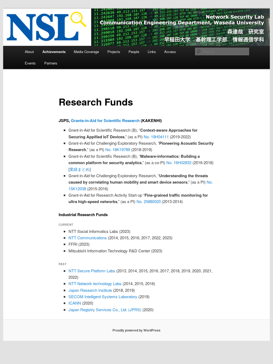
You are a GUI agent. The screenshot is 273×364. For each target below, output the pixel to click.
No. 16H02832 (178, 162)
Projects (113, 51)
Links (152, 51)
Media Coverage (86, 51)
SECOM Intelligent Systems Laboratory (103, 296)
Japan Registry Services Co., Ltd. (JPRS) (105, 309)
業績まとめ (80, 169)
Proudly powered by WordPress (136, 330)
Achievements (54, 51)
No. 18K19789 (117, 149)
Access (170, 51)
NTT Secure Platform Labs (92, 270)
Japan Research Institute (90, 290)
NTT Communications (88, 237)
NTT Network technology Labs (95, 283)
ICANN (75, 303)
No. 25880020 (148, 201)
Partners (50, 63)
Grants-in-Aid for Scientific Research (105, 120)
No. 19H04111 (156, 136)
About (29, 51)
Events (30, 63)
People (134, 51)
